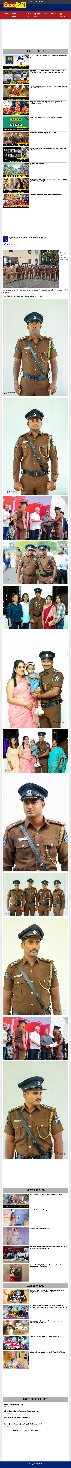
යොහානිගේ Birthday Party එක (40, 1210)
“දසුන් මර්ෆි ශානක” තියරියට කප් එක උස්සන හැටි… (45, 1336)
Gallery (22, 14)
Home (6, 14)
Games (63, 17)
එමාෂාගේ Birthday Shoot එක (39, 1228)
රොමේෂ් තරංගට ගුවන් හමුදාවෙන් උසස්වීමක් (43, 133)
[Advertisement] (35, 32)
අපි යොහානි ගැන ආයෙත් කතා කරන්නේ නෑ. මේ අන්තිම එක (47, 1352)
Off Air (29, 15)
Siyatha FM (45, 15)
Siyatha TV (54, 15)
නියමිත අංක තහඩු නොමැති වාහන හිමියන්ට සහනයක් (46, 117)
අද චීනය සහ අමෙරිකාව (37, 164)
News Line (14, 15)
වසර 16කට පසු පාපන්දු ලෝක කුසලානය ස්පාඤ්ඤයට (46, 195)
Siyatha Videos (37, 15)
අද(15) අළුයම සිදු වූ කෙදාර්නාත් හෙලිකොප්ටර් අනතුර (46, 1194)
